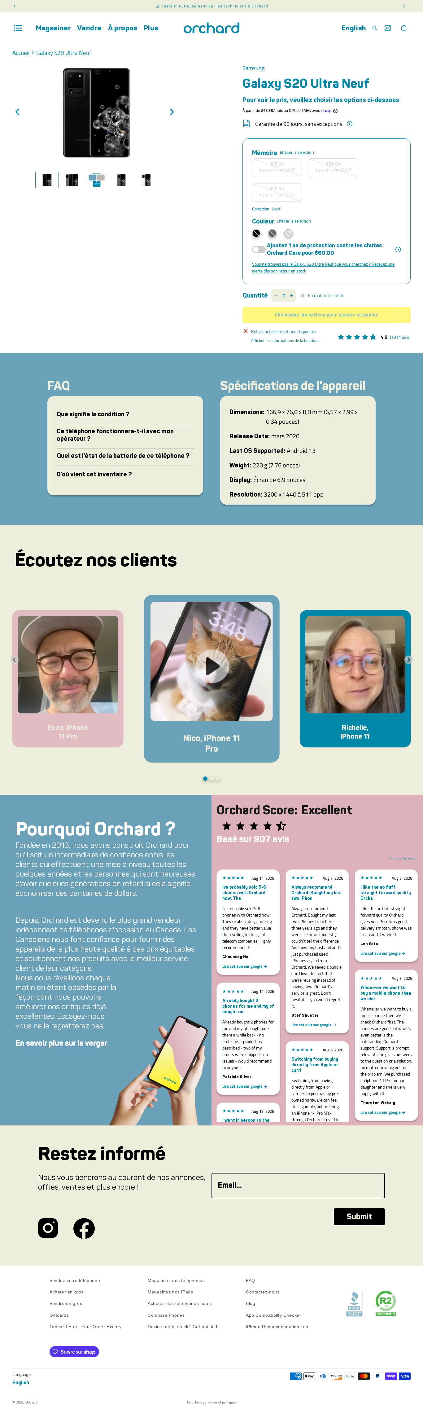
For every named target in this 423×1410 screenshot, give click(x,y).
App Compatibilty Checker (273, 1314)
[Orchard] (211, 28)
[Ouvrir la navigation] (18, 28)
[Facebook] (84, 1228)
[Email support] (388, 28)
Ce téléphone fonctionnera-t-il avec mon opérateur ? (115, 434)
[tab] (47, 180)
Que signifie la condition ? (93, 414)
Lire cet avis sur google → (244, 966)
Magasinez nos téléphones (176, 1280)
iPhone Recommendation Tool (278, 1326)
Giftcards (59, 1314)
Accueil (20, 53)
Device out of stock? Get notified (182, 1326)
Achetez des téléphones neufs (180, 1303)
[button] (68, 678)
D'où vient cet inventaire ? (94, 474)
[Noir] (256, 233)
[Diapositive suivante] (174, 113)
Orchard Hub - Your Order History (85, 1326)
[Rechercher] (375, 28)
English (354, 28)
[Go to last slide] (14, 660)
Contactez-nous (262, 1291)
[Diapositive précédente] (19, 113)
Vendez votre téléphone (75, 1280)
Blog (250, 1303)
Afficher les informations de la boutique (285, 340)
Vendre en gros (66, 1303)
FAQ (250, 1280)
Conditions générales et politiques (211, 1402)
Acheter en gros (67, 1291)
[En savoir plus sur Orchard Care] (398, 249)
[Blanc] (288, 233)
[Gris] (272, 233)
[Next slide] (408, 660)
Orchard (31, 1402)
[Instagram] (48, 1228)
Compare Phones (166, 1314)
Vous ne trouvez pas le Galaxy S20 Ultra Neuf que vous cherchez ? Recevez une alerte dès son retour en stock (323, 267)
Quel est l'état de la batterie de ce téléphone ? (123, 455)
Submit (359, 1217)
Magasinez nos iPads (170, 1291)
